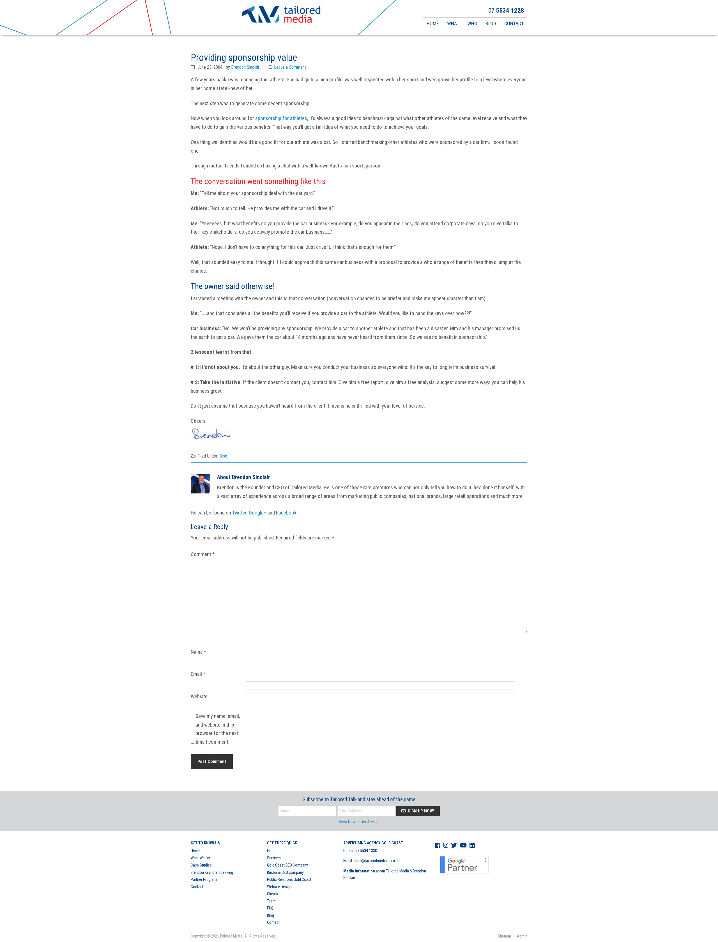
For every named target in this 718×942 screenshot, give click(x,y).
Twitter (239, 512)
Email (198, 674)
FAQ (270, 908)
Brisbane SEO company (285, 872)
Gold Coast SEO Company (287, 865)
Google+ (257, 512)
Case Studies (201, 865)
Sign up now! (420, 811)
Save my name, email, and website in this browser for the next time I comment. (217, 729)
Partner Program (204, 879)
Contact (197, 886)
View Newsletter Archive (359, 821)
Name (198, 652)
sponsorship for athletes (281, 118)
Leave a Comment (290, 67)
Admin (522, 936)
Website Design (279, 886)
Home (195, 851)
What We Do (200, 858)
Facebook (286, 512)
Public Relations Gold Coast (289, 879)
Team (271, 901)
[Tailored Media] (281, 15)
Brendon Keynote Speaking (212, 872)
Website (199, 696)
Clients (272, 894)
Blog (223, 456)
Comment (203, 554)
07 (366, 850)
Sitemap (504, 936)
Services (274, 858)
